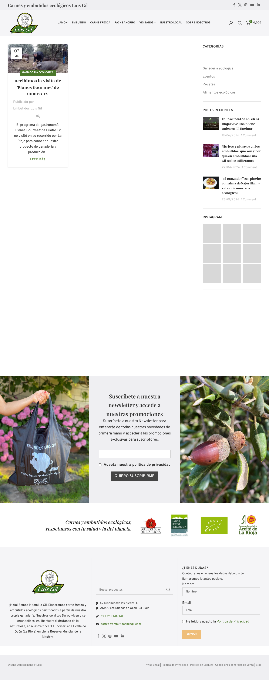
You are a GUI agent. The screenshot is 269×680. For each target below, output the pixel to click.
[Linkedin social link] (258, 5)
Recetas (209, 84)
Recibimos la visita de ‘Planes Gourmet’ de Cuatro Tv (37, 87)
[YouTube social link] (252, 5)
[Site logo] (23, 23)
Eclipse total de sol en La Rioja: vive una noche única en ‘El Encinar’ (240, 124)
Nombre (188, 584)
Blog (258, 665)
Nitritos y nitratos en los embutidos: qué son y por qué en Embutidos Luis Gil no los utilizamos (241, 153)
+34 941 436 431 (112, 616)
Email (186, 603)
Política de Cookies (201, 665)
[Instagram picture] (212, 233)
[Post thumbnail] (211, 127)
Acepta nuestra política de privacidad (137, 464)
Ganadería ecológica (38, 72)
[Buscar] (240, 23)
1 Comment (248, 136)
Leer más (37, 160)
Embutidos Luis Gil (27, 108)
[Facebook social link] (234, 5)
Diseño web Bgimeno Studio (25, 665)
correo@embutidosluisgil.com (121, 624)
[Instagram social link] (246, 5)
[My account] (231, 23)
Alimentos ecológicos (219, 93)
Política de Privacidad (233, 622)
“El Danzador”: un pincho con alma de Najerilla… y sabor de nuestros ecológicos (241, 186)
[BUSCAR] (168, 590)
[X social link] (240, 5)
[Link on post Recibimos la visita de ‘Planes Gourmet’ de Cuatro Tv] (38, 58)
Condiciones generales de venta (234, 665)
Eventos (209, 77)
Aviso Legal (152, 665)
